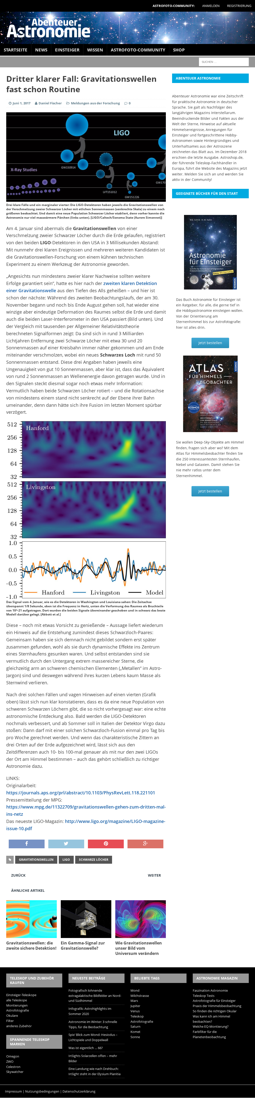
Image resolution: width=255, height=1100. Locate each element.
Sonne (135, 1037)
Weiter (154, 875)
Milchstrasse (139, 995)
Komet (135, 1031)
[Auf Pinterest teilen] (106, 844)
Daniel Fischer (50, 103)
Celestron (13, 1066)
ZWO (9, 1061)
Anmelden (211, 5)
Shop (179, 50)
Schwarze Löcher (93, 859)
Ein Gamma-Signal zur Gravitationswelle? (83, 945)
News (41, 50)
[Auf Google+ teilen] (145, 844)
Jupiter (135, 1006)
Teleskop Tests (203, 995)
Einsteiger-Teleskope (21, 995)
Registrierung (239, 5)
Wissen (95, 50)
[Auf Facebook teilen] (27, 844)
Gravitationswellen (36, 859)
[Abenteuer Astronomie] (127, 28)
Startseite (15, 50)
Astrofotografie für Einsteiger (214, 1000)
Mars (134, 1000)
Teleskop (137, 1016)
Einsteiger (67, 50)
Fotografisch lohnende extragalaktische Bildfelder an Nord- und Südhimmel (94, 995)
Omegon (12, 1056)
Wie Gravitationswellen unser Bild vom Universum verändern (138, 948)
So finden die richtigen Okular (215, 1011)
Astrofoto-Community (138, 50)
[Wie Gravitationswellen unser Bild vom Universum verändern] (140, 935)
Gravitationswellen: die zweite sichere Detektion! (31, 945)
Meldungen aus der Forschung (95, 103)
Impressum (13, 1091)
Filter (10, 1021)
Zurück (18, 875)
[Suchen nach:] (224, 61)
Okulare (12, 1015)
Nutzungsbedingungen (42, 1091)
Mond (134, 990)
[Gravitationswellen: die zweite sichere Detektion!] (31, 935)
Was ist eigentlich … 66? (85, 1048)
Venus (135, 1011)
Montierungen (17, 1005)
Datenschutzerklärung (79, 1091)
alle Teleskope (16, 1000)
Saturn (135, 1026)
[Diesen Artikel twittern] (66, 844)
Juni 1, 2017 (21, 103)
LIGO (66, 859)
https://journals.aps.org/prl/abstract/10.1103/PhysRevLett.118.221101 (80, 793)
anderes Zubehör (19, 1026)
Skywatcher (14, 1071)
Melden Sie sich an (200, 174)
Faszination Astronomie (210, 990)
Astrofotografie (17, 1010)
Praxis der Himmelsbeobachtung (217, 1006)
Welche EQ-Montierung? (211, 1026)
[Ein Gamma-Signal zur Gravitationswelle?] (86, 935)
